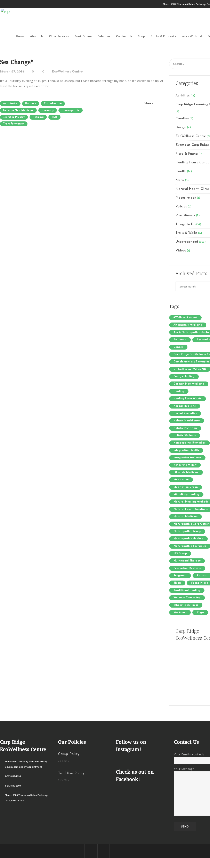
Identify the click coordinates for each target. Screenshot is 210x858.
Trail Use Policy (71, 773)
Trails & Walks (186, 233)
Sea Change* (16, 62)
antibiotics (10, 103)
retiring (38, 117)
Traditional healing (186, 590)
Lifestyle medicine (186, 472)
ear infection (53, 103)
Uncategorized (187, 241)
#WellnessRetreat (185, 317)
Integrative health (186, 450)
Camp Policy (68, 754)
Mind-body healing (186, 494)
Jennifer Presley (14, 117)
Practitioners (185, 215)
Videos (181, 250)
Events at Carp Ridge (192, 145)
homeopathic (71, 110)
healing (178, 391)
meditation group (185, 487)
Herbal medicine (184, 406)
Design (181, 127)
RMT (54, 117)
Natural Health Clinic (192, 189)
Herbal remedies (185, 413)
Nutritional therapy (187, 560)
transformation (13, 123)
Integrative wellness (187, 457)
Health (181, 171)
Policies (181, 206)
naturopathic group (187, 531)
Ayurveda (179, 339)
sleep (177, 583)
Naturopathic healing (188, 538)
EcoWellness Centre (67, 71)
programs (180, 575)
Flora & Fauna (187, 153)
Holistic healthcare (186, 420)
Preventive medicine (187, 568)
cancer (178, 347)
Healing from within (187, 398)
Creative (182, 118)
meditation (181, 479)
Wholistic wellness (185, 605)
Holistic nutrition (185, 428)
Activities (183, 95)
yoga (200, 612)
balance (30, 103)
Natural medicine (185, 516)
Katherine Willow (184, 465)
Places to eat (186, 197)
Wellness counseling (187, 597)
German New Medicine (18, 110)
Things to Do (185, 224)
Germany (47, 110)
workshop (179, 612)
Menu (180, 180)
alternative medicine (187, 325)
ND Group (180, 553)
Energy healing (183, 376)
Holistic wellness (184, 435)
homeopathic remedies (189, 442)
